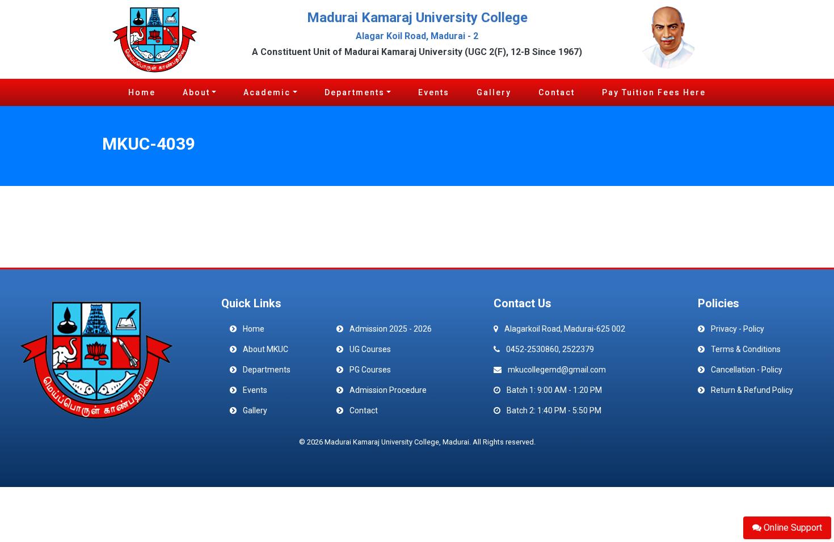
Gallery (494, 92)
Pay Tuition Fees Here (654, 92)
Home (141, 92)
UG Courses (370, 349)
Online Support (791, 527)
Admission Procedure (388, 390)
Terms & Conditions (746, 349)
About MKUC (265, 349)
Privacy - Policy (737, 328)
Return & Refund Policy (752, 390)
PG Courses (370, 369)
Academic (266, 92)
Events (433, 92)
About (196, 92)
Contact (556, 92)
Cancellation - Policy (746, 369)
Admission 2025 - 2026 (390, 328)
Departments (355, 92)
